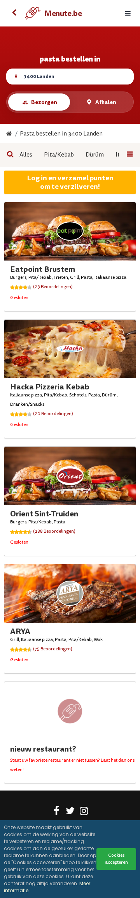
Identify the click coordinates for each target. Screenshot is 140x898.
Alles (25, 155)
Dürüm (95, 155)
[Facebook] (56, 812)
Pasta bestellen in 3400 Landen (61, 134)
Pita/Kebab (59, 155)
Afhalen (105, 102)
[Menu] (128, 13)
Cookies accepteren (116, 859)
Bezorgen (44, 102)
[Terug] (14, 13)
